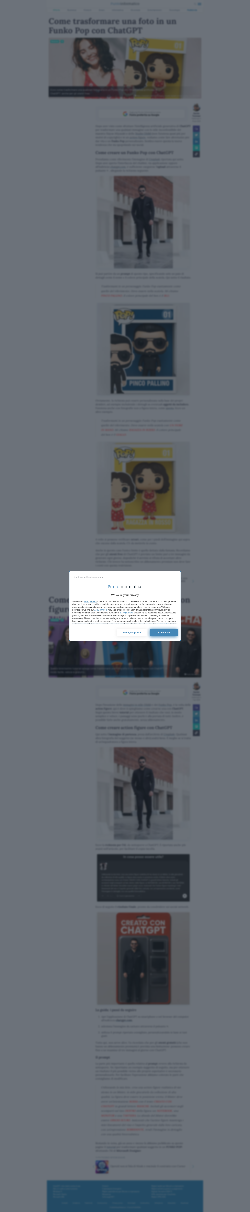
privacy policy (163, 624)
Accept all (164, 632)
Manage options (132, 632)
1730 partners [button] (90, 601)
